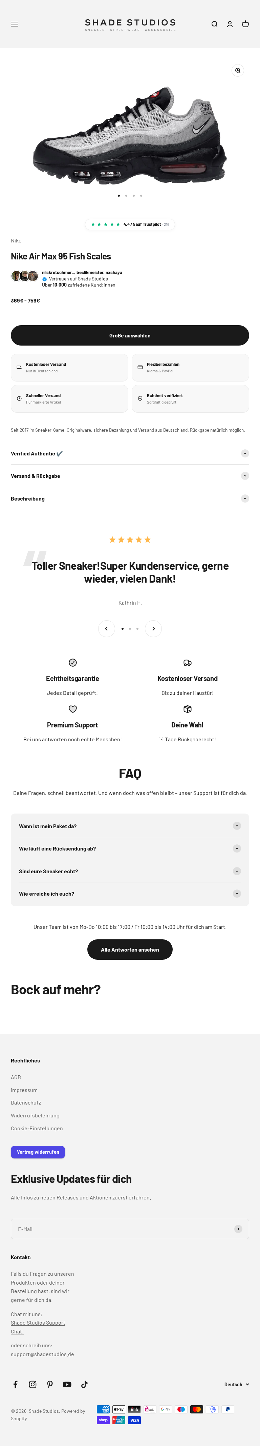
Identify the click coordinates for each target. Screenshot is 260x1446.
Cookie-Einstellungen (37, 1128)
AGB (16, 1077)
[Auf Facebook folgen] (15, 1384)
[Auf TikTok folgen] (84, 1384)
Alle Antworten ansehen (130, 949)
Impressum (24, 1090)
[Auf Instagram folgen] (32, 1384)
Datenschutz (26, 1102)
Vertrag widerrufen (38, 1152)
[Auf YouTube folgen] (67, 1384)
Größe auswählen (130, 335)
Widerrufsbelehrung (35, 1115)
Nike (16, 240)
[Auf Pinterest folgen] (50, 1384)
